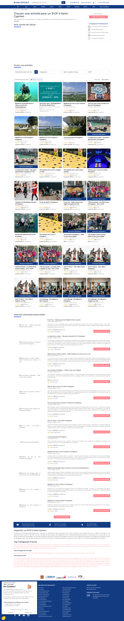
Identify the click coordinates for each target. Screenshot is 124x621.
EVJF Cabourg (34, 548)
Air (18, 7)
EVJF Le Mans (97, 563)
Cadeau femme (66, 616)
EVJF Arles (47, 563)
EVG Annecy (65, 596)
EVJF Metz (86, 566)
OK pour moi (28, 612)
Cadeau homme (66, 614)
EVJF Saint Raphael (62, 561)
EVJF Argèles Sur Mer (28, 558)
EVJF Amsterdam (19, 553)
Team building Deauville (69, 587)
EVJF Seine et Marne (77, 544)
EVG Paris (41, 587)
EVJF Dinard (93, 558)
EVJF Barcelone (29, 553)
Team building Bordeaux (45, 601)
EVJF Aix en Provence (93, 546)
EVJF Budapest (47, 553)
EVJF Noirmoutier (76, 560)
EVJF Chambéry (72, 563)
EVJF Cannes (31, 563)
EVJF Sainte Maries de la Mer (101, 561)
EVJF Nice (37, 544)
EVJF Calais (63, 563)
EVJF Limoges (70, 566)
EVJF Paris (17, 548)
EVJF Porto (64, 553)
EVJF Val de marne (100, 544)
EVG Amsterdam (67, 603)
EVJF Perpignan (45, 566)
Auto (34, 7)
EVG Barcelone (66, 608)
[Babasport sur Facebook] (16, 615)
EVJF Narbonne (35, 566)
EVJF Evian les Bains (104, 558)
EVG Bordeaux (42, 597)
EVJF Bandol (39, 558)
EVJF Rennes (46, 546)
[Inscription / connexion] (94, 2)
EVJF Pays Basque (55, 544)
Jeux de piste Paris (43, 596)
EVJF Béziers (55, 566)
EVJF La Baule (46, 560)
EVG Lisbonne (66, 604)
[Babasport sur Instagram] (29, 615)
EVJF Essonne (45, 544)
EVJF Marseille (66, 544)
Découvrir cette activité (101, 331)
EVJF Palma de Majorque (21, 565)
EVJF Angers (55, 563)
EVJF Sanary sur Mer (20, 563)
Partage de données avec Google (12, 604)
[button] (4, 618)
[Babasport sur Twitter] (20, 615)
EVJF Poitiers (93, 565)
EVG (60, 7)
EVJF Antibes (18, 558)
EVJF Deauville (31, 546)
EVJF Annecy (73, 546)
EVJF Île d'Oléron (36, 560)
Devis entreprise (86, 2)
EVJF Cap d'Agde (74, 558)
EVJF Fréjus (88, 563)
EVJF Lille (39, 546)
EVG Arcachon (42, 613)
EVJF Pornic (86, 560)
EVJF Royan (106, 560)
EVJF (68, 7)
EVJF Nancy (78, 566)
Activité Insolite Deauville (45, 616)
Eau (26, 7)
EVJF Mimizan (66, 560)
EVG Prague (65, 601)
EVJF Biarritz (66, 594)
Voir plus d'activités (62, 517)
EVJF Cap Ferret (84, 558)
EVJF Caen (39, 565)
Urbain (43, 7)
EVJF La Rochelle (51, 548)
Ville (94, 7)
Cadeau (77, 7)
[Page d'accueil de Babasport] (21, 2)
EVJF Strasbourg (105, 546)
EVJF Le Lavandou (56, 560)
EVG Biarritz (65, 592)
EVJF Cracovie (81, 553)
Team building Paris (43, 591)
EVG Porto (65, 606)
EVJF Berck (47, 558)
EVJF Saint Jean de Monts (37, 561)
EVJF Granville (18, 560)
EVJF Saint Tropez (73, 561)
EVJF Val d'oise (89, 544)
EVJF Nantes (65, 546)
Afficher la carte (37, 79)
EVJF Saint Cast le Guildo (21, 561)
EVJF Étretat (81, 563)
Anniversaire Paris (43, 592)
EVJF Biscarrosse (56, 558)
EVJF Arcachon (18, 544)
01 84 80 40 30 (74, 2)
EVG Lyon (41, 608)
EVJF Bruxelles (90, 553)
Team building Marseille (45, 606)
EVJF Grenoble (54, 565)
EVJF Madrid (38, 553)
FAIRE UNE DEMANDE (98, 17)
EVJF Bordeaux (28, 544)
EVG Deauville (66, 591)
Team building (104, 7)
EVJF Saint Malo (51, 561)
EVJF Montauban (26, 566)
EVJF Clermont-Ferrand (67, 565)
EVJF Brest (46, 565)
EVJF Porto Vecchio (96, 560)
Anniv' (85, 7)
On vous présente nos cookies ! (12, 605)
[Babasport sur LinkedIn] (25, 615)
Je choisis (10, 612)
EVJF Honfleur (39, 563)
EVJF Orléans (78, 565)
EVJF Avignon (25, 548)
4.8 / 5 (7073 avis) (103, 2)
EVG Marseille (42, 603)
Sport (51, 7)
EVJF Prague (72, 553)
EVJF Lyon (23, 546)
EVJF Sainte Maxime (86, 561)
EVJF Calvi (65, 558)
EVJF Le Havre (93, 566)
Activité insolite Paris (44, 594)
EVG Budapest (66, 599)
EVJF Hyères (26, 560)
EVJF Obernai (106, 563)
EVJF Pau (100, 565)
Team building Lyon (43, 611)
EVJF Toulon (42, 548)
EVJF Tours (32, 565)
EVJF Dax (85, 565)
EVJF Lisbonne (56, 553)
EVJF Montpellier (56, 546)
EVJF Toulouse (82, 546)
